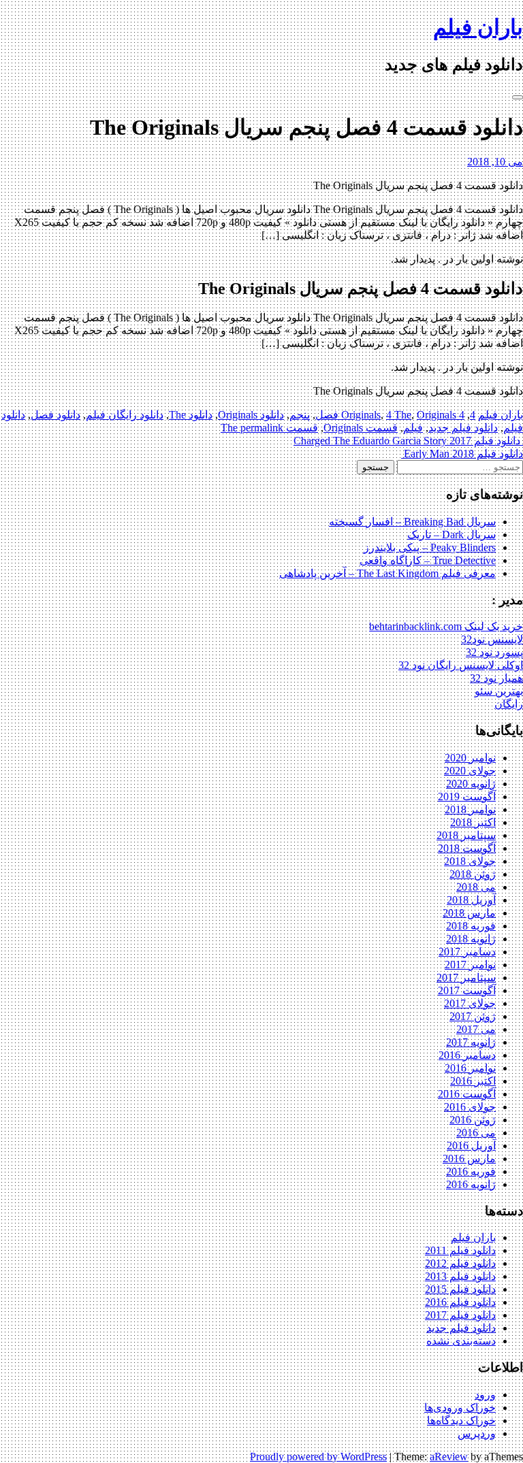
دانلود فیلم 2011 (460, 1250)
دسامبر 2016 (467, 1055)
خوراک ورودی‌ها (460, 1407)
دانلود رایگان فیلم (124, 415)
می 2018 (476, 887)
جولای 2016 (470, 1107)
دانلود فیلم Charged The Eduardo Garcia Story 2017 (408, 440)
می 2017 (476, 1029)
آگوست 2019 (467, 796)
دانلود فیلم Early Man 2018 (462, 453)
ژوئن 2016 (472, 1119)
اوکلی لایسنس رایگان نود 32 (460, 665)
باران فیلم (478, 27)
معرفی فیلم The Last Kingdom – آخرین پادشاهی (387, 573)
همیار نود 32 (496, 678)
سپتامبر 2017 (466, 977)
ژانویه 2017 (471, 1042)
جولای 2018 (470, 861)
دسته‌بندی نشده (461, 1341)
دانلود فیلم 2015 (460, 1289)
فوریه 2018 (471, 926)
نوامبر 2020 (470, 757)
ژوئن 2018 (472, 874)
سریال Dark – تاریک (451, 534)
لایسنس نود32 (492, 639)
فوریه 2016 (471, 1171)
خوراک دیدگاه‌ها (461, 1420)
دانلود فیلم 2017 (460, 1315)
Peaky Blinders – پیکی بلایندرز (430, 547)
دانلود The (190, 415)
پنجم (299, 415)
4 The (398, 415)
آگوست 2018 (467, 848)
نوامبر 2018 (470, 809)
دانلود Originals (251, 415)
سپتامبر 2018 (466, 835)
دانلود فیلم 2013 (460, 1276)
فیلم (413, 427)
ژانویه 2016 (471, 1184)
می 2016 (476, 1132)
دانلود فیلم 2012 (460, 1263)
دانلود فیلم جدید (463, 427)
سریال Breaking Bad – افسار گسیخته (412, 521)
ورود (485, 1394)
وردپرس (477, 1433)
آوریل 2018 (471, 900)
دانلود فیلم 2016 (460, 1302)
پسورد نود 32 (494, 652)
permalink (260, 427)
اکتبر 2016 (473, 1081)
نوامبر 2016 (470, 1068)
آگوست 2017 (467, 990)
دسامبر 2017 (467, 951)
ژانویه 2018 (471, 938)
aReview (449, 1456)
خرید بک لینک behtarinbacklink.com (446, 626)
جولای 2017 (470, 1003)
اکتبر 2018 (473, 822)
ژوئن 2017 (472, 1016)
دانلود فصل (55, 415)
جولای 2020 (470, 770)
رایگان (508, 704)
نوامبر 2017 (470, 964)
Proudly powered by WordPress (318, 1456)
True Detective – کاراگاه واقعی (428, 560)
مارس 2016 (469, 1158)
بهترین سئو (499, 691)
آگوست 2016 (467, 1094)
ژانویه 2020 (471, 783)
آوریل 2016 (471, 1145)
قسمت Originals (360, 427)
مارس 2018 (469, 913)
